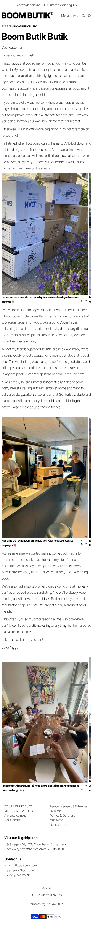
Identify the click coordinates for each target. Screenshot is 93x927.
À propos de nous (15, 815)
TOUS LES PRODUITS (18, 806)
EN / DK (46, 888)
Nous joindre (12, 820)
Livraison (55, 811)
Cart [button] (86, 15)
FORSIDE (7, 26)
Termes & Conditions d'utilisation (62, 818)
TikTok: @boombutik (16, 875)
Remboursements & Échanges (68, 806)
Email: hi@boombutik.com (20, 865)
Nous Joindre (58, 824)
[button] (65, 15)
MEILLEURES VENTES (18, 811)
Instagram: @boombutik (19, 870)
